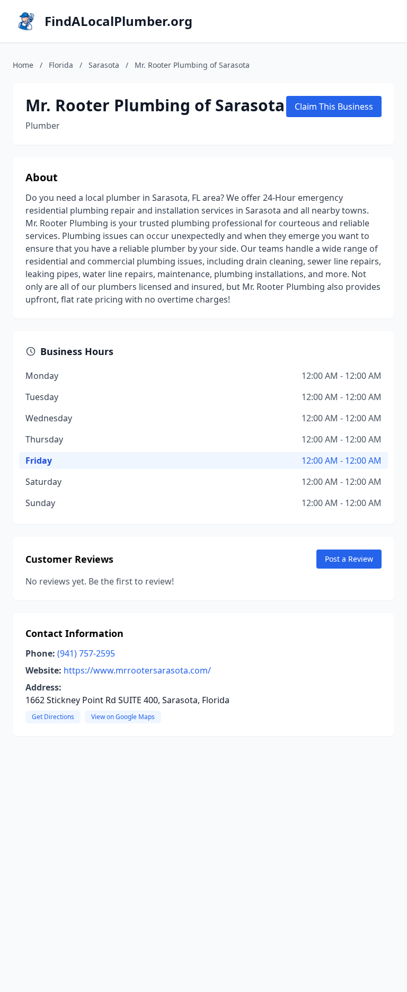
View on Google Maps (123, 716)
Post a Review (349, 559)
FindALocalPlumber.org (118, 21)
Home (23, 65)
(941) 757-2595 (86, 653)
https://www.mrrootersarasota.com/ (137, 670)
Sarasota (104, 65)
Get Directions (53, 716)
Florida (61, 65)
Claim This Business (334, 106)
